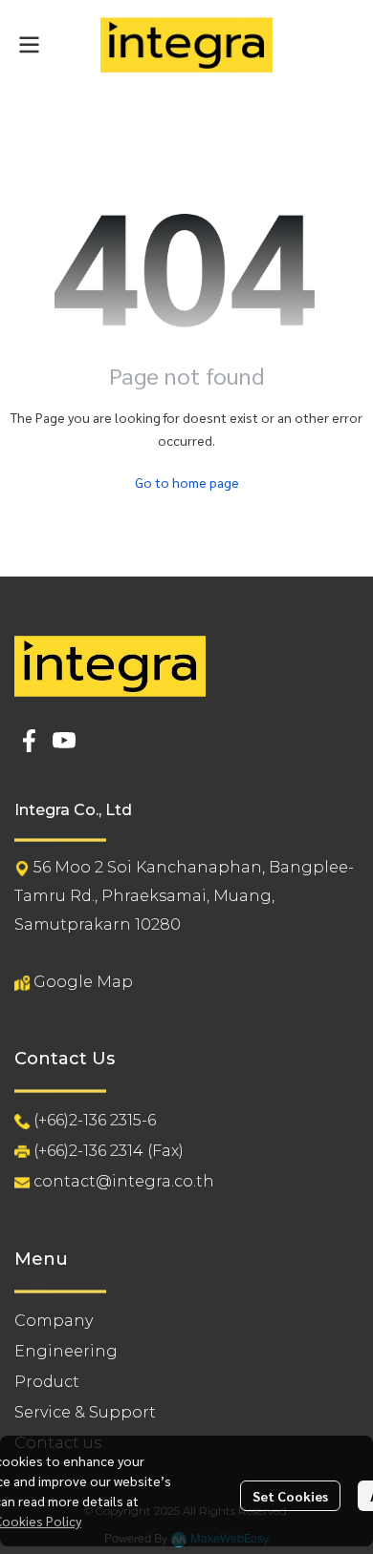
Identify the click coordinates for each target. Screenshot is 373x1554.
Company (53, 1321)
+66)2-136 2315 (90, 1120)
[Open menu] (29, 45)
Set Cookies (290, 1495)
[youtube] (64, 740)
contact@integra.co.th (123, 1181)
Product (46, 1382)
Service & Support (85, 1412)
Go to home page (187, 482)
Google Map (83, 982)
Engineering (66, 1351)
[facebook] (29, 740)
